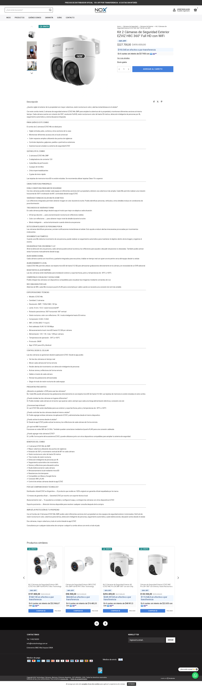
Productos (19, 18)
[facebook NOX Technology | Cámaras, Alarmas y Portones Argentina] (105, 623)
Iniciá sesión (185, 9)
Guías (59, 18)
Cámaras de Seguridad (130, 26)
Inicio (8, 18)
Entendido (131, 684)
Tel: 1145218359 (33, 639)
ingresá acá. (64, 679)
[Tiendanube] (168, 678)
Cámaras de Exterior (146, 26)
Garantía (49, 18)
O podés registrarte (183, 11)
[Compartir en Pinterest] (161, 102)
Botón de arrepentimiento (79, 679)
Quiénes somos (34, 18)
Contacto (70, 18)
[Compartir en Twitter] (158, 102)
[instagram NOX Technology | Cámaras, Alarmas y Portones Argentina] (96, 623)
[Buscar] (50, 10)
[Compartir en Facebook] (154, 102)
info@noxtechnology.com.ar (37, 643)
